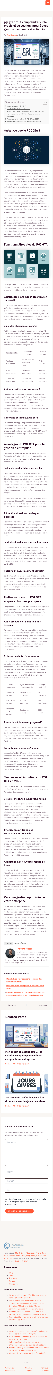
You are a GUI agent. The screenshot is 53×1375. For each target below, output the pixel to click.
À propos (8, 943)
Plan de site (13, 1284)
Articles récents (20, 943)
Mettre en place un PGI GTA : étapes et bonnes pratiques (23, 115)
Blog (11, 1273)
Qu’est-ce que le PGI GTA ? (16, 106)
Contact (12, 1275)
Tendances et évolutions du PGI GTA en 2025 (23, 119)
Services (12, 1281)
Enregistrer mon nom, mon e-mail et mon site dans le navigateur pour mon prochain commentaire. (25, 1202)
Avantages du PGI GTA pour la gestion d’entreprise (25, 111)
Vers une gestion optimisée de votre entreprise (24, 121)
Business (8, 1064)
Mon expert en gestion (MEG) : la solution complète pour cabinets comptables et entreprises (23, 1055)
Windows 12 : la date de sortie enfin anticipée (27, 1353)
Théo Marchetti (24, 948)
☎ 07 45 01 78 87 (21, 1261)
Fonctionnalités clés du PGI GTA (18, 109)
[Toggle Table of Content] (43, 103)
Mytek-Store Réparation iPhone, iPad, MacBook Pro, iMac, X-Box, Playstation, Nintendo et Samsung (25, 1256)
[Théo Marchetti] (10, 953)
